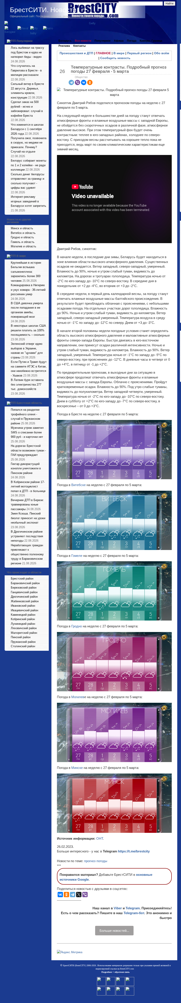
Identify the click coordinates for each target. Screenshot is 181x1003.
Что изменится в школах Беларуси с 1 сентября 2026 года (27, 129)
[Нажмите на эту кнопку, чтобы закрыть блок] (46, 41)
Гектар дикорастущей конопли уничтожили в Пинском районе (26, 468)
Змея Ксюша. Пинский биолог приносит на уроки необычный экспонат (28, 518)
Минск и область (22, 228)
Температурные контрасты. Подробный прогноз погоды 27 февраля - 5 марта (118, 69)
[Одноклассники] (89, 82)
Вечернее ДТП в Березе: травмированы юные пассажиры (27, 504)
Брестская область (29, 403)
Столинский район (23, 646)
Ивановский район (23, 605)
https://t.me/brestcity (134, 851)
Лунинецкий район (23, 623)
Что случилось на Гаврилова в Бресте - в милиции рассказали (26, 70)
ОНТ (99, 838)
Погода (131, 40)
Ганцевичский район (24, 592)
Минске (77, 768)
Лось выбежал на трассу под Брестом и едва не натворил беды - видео (27, 52)
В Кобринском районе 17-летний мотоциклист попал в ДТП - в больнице (28, 486)
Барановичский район (25, 583)
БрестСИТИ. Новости (43, 9)
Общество (81, 77)
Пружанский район (23, 641)
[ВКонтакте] (83, 82)
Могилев (77, 697)
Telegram (133, 908)
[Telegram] (71, 82)
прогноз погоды (95, 861)
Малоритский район (24, 632)
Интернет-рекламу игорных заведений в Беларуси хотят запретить (28, 201)
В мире (21, 255)
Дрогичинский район (24, 596)
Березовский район (23, 587)
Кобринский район (23, 619)
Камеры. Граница (151, 40)
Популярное (25, 41)
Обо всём (161, 53)
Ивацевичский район (24, 610)
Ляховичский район (24, 628)
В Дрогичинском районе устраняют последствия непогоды (27, 536)
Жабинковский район (25, 601)
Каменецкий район (23, 614)
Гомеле (77, 555)
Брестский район (22, 578)
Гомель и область (22, 242)
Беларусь (65, 40)
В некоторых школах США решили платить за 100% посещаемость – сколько (28, 330)
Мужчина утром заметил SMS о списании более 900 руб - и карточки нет (27, 432)
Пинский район (20, 637)
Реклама (64, 45)
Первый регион (139, 53)
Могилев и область (23, 246)
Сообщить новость (115, 58)
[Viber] (77, 82)
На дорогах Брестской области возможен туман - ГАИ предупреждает (28, 450)
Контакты (79, 45)
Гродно (77, 626)
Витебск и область (23, 233)
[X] (78, 894)
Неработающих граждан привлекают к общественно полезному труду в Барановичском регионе (27, 554)
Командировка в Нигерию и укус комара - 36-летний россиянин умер (28, 289)
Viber (118, 908)
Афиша (119, 40)
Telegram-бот (134, 913)
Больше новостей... (114, 930)
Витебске (79, 485)
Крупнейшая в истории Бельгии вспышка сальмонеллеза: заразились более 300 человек (26, 271)
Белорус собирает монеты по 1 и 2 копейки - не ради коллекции (28, 165)
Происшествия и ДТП (76, 53)
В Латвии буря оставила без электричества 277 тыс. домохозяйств (27, 384)
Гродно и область (22, 237)
